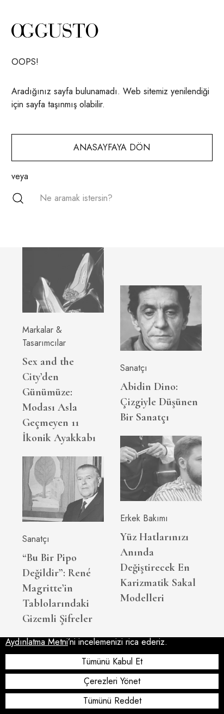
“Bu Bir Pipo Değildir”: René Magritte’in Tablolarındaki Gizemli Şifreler (57, 588)
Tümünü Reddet (112, 700)
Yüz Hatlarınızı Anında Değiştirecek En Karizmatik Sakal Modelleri (158, 567)
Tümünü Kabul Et (112, 661)
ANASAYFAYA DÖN (111, 147)
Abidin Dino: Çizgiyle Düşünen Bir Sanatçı (159, 402)
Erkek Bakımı (144, 518)
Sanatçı (35, 539)
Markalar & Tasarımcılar (44, 336)
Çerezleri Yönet (112, 681)
